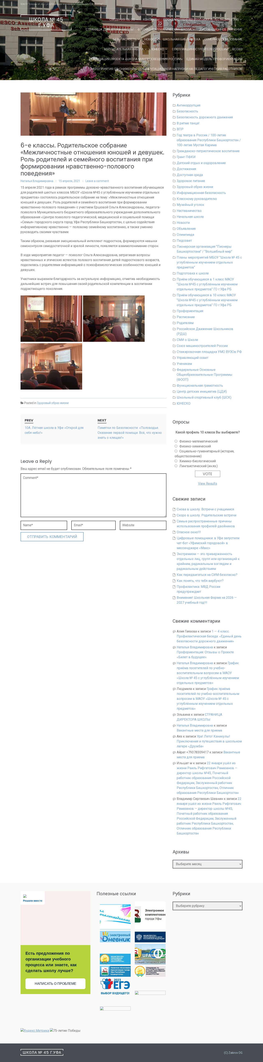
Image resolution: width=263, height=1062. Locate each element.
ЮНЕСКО (157, 49)
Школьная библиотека (181, 39)
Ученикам (184, 364)
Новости (151, 39)
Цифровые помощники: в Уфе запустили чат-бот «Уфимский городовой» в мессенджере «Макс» (208, 543)
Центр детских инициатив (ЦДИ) (202, 391)
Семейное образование (223, 39)
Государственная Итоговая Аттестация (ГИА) (201, 19)
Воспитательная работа (124, 49)
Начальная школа (190, 217)
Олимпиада (185, 235)
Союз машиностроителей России (200, 49)
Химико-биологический (197, 461)
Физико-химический (195, 446)
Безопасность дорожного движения (205, 117)
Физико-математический (198, 441)
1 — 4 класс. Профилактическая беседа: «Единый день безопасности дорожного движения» (209, 636)
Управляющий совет (192, 358)
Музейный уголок (190, 205)
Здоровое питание (191, 181)
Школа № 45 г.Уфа (46, 22)
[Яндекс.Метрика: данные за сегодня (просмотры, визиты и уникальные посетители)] (35, 1030)
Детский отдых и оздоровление (201, 163)
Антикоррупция (188, 105)
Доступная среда (190, 175)
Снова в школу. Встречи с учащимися (205, 509)
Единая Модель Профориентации (214, 59)
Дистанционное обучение (220, 29)
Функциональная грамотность (200, 385)
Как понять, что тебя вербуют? (200, 581)
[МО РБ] (115, 963)
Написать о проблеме (55, 983)
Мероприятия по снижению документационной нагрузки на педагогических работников (166, 69)
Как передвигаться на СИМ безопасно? (207, 575)
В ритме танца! (188, 123)
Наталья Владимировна (37, 181)
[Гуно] (115, 976)
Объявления (186, 229)
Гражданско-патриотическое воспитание (208, 151)
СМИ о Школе (187, 340)
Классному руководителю (197, 199)
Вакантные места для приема (199, 730)
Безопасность (125, 39)
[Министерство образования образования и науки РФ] (150, 941)
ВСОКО (237, 49)
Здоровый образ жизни (53, 403)
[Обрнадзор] (150, 976)
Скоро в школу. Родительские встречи (206, 515)
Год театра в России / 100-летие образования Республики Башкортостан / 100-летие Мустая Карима (209, 140)
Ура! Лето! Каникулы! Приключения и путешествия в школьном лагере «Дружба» (209, 741)
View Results (207, 483)
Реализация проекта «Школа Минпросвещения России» (135, 59)
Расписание (186, 317)
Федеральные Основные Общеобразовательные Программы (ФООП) (204, 375)
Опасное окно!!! (189, 532)
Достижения (186, 169)
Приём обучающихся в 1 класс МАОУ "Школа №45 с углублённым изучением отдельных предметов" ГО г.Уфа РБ (207, 284)
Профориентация (190, 311)
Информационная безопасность (201, 193)
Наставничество (189, 211)
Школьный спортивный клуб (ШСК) (204, 397)
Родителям (185, 323)
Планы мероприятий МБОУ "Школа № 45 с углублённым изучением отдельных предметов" (209, 262)
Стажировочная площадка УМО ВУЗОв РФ (209, 352)
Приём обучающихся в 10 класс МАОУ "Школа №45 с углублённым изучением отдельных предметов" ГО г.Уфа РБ (207, 300)
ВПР (180, 129)
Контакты (151, 19)
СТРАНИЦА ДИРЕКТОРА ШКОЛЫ (109, 29)
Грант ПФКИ (186, 157)
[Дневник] (115, 941)
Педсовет (184, 241)
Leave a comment (97, 181)
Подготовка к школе (193, 273)
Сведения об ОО (122, 19)
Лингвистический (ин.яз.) (198, 466)
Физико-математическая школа (164, 29)
